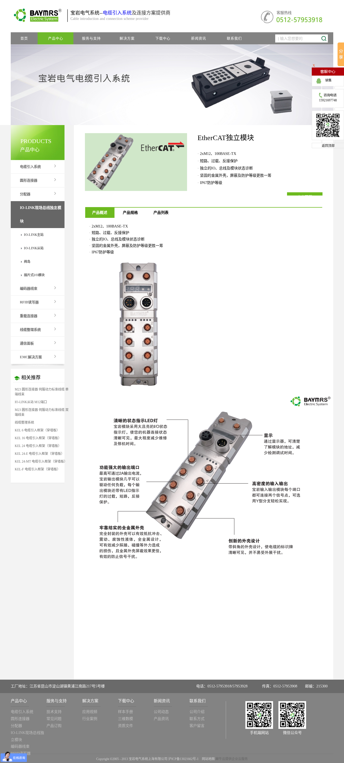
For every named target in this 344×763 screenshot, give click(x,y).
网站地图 (207, 759)
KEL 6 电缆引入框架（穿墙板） (37, 430)
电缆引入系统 (117, 13)
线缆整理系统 (24, 422)
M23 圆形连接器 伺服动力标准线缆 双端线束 (42, 412)
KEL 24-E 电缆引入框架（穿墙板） (39, 454)
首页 (24, 38)
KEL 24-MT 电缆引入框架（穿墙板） (41, 461)
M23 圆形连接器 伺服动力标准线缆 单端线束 (42, 392)
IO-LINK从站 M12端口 (31, 402)
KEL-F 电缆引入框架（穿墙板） (37, 469)
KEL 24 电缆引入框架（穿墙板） (38, 446)
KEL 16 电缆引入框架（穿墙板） (38, 438)
